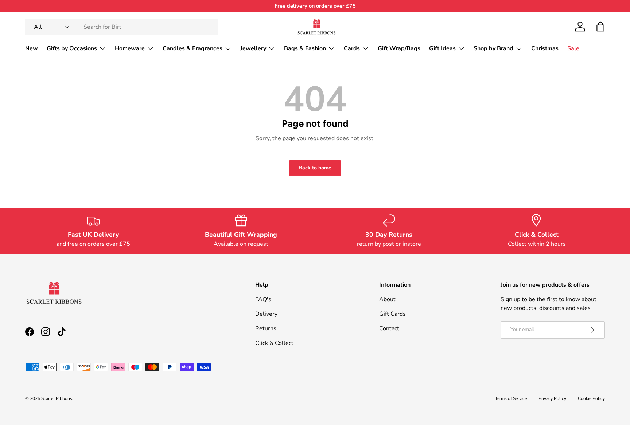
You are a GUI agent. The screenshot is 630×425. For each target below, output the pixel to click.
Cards (352, 48)
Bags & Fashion (305, 48)
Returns (265, 328)
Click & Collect (274, 343)
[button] (600, 27)
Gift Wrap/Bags (399, 48)
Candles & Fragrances (192, 48)
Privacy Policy (552, 398)
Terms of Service (511, 398)
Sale (573, 48)
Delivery (266, 314)
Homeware (130, 48)
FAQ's (263, 299)
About (387, 299)
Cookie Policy (591, 398)
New (31, 48)
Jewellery (253, 48)
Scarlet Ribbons (56, 398)
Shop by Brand (493, 48)
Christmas (545, 48)
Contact (389, 328)
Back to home (315, 167)
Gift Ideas (442, 48)
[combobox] (121, 27)
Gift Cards (392, 314)
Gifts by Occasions (72, 48)
